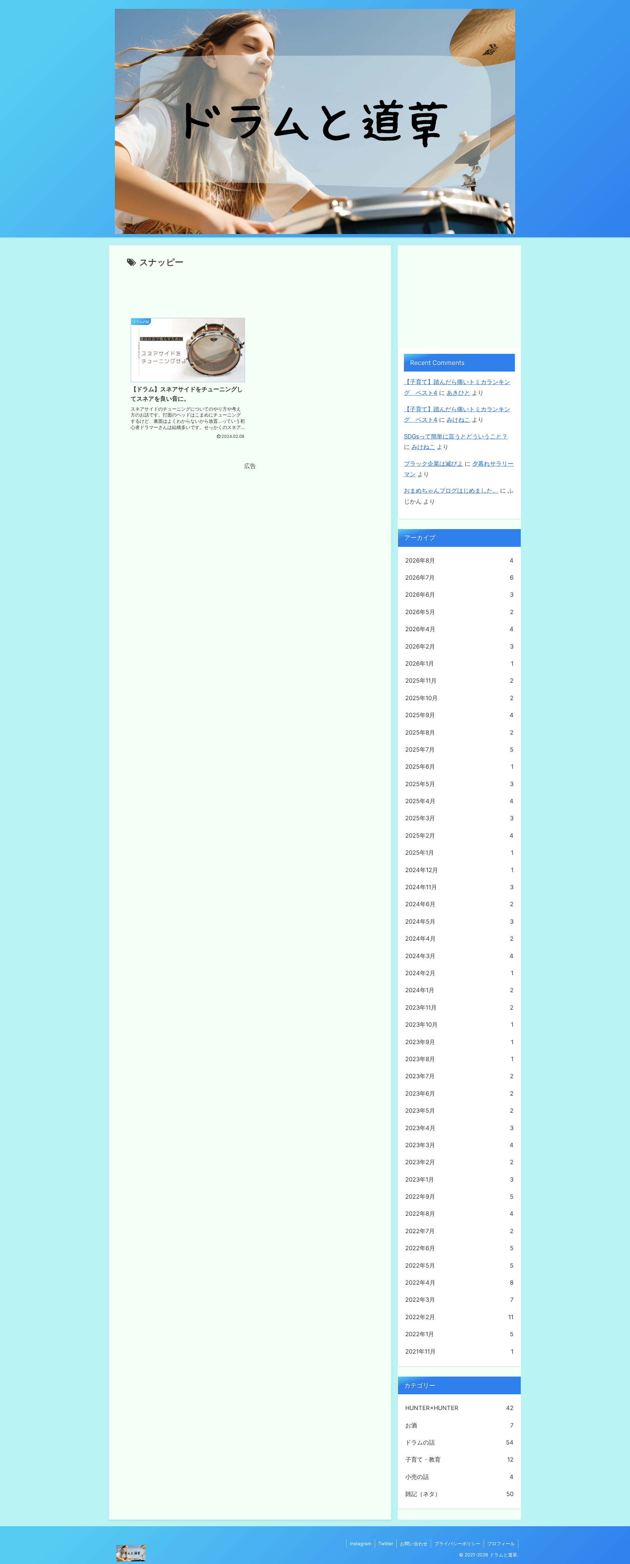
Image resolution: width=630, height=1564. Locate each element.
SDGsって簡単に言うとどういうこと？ (456, 436)
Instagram (360, 1543)
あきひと (458, 392)
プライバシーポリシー (457, 1543)
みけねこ (458, 419)
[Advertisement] (250, 288)
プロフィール (501, 1543)
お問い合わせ (414, 1543)
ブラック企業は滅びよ (433, 463)
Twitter (385, 1543)
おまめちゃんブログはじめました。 (451, 490)
